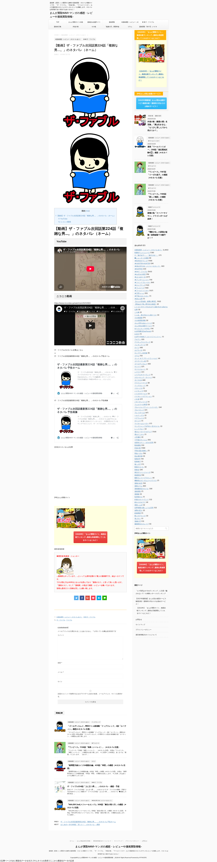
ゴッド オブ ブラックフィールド (146, 358)
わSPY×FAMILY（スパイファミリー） (148, 337)
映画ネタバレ (139, 467)
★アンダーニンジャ (141, 280)
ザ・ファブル (61, 620)
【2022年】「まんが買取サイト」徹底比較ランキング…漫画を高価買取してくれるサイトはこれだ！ (151, 610)
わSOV (136, 334)
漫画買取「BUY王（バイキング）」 (148, 27)
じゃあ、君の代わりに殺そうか (145, 315)
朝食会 (136, 470)
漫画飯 (136, 494)
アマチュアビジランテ (142, 342)
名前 (60, 663)
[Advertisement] (90, 472)
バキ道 (136, 399)
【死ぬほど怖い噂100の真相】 (145, 304)
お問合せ (139, 619)
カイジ (136, 347)
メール (61, 672)
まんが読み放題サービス (143, 326)
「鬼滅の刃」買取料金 (112, 26)
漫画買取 (112, 22)
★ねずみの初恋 (140, 274)
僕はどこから (139, 434)
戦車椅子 (137, 461)
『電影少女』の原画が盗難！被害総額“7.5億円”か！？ (157, 235)
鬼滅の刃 (137, 521)
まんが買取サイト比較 (75, 22)
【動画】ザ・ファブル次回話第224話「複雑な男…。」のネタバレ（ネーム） (85, 216)
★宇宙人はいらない (141, 296)
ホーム (72, 841)
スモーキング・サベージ (143, 377)
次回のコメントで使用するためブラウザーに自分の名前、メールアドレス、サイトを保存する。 (90, 695)
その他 (94, 26)
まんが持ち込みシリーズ (143, 323)
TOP (57, 22)
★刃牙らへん (139, 293)
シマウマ (137, 372)
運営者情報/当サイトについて (146, 635)
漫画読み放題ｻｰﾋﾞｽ (93, 22)
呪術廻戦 (137, 445)
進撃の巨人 (138, 510)
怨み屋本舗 (138, 456)
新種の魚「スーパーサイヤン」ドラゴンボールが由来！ (157, 216)
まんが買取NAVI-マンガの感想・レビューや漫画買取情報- (108, 846)
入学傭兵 (137, 437)
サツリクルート (140, 369)
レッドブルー (139, 429)
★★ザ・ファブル (148, 22)
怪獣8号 (137, 459)
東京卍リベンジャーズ (142, 472)
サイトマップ (140, 624)
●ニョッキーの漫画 (141, 258)
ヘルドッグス (139, 415)
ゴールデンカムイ (140, 364)
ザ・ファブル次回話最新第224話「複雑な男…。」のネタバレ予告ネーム (88, 822)
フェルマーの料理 (140, 404)
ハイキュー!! (138, 391)
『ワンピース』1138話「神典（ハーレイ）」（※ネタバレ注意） (93, 747)
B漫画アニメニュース (142, 252)
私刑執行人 (138, 497)
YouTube (62, 219)
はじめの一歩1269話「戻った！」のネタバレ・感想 (80, 824)
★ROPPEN (138, 269)
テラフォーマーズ (140, 383)
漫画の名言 (138, 483)
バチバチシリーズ (140, 402)
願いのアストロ (140, 516)
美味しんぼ (138, 505)
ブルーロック (139, 410)
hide (87, 211)
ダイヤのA (138, 380)
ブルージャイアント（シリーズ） (146, 407)
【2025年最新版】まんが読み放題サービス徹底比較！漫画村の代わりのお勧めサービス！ (151, 103)
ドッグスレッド (140, 385)
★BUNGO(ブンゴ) (141, 261)
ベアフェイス (139, 418)
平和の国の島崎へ (140, 451)
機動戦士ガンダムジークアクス (145, 480)
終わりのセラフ (140, 502)
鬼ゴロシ (137, 518)
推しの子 (137, 464)
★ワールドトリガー (141, 290)
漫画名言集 (57, 26)
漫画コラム (138, 486)
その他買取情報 (140, 320)
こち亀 (136, 312)
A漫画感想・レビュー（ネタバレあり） (130, 22)
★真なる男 (138, 299)
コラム (130, 26)
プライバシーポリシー (143, 630)
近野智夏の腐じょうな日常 (143, 508)
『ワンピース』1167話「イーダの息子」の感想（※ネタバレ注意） (157, 175)
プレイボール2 (139, 413)
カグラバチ (138, 350)
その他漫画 (138, 318)
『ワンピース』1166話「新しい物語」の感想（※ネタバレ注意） (156, 197)
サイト (60, 681)
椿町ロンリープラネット (143, 478)
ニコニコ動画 (64, 222)
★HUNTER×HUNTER (142, 263)
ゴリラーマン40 (140, 361)
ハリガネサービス (140, 394)
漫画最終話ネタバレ (141, 489)
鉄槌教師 (137, 513)
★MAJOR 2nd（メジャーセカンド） (147, 266)
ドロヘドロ (138, 388)
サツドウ (137, 366)
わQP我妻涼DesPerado (142, 331)
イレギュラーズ (140, 345)
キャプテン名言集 (140, 353)
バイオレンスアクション (143, 396)
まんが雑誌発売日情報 (83, 841)
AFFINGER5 (142, 857)
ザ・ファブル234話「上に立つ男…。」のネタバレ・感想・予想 (93, 786)
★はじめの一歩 (140, 277)
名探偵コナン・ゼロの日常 (143, 442)
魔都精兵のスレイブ (141, 524)
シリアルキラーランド (142, 375)
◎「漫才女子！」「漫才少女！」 (146, 255)
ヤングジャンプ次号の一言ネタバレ (147, 426)
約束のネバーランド (141, 499)
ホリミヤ (137, 421)
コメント (61, 635)
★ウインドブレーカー (142, 282)
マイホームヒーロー (141, 423)
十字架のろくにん (140, 440)
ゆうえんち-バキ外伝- (142, 328)
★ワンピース (139, 288)
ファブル (69, 620)
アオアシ (137, 339)
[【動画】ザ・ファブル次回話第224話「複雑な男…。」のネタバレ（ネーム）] (99, 598)
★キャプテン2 (139, 285)
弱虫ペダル (138, 453)
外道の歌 (76, 26)
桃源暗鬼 (137, 475)
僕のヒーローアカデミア (143, 432)
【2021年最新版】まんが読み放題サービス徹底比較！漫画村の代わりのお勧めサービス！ (151, 601)
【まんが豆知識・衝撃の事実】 (145, 301)
